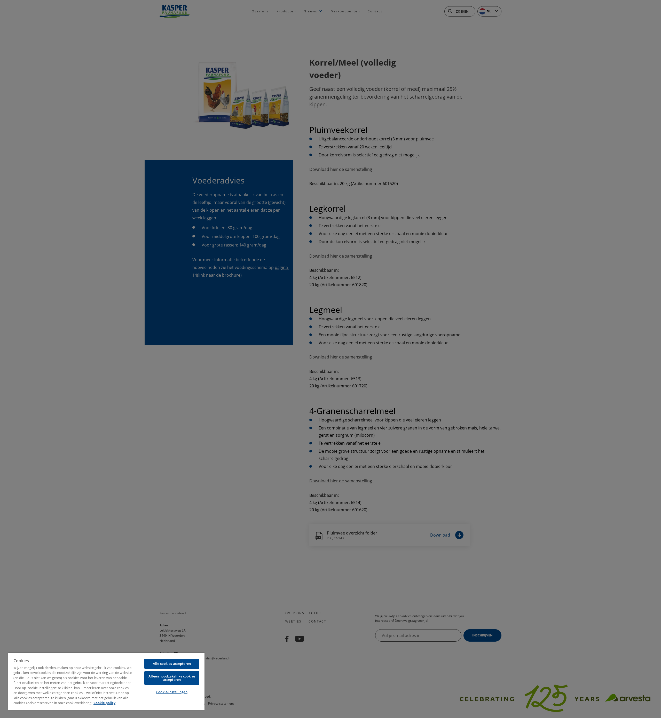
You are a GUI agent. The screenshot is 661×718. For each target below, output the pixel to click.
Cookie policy (104, 702)
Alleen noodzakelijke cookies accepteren (171, 678)
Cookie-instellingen (171, 692)
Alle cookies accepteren (172, 663)
